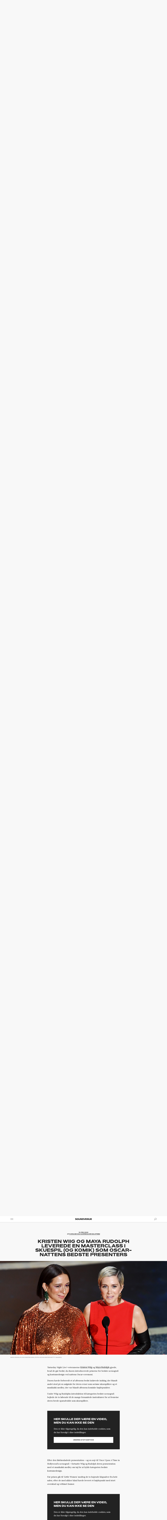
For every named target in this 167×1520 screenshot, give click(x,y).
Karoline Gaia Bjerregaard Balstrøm (84, 1234)
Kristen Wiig (86, 1367)
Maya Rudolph (102, 1367)
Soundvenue (83, 1219)
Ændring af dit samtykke (83, 1440)
